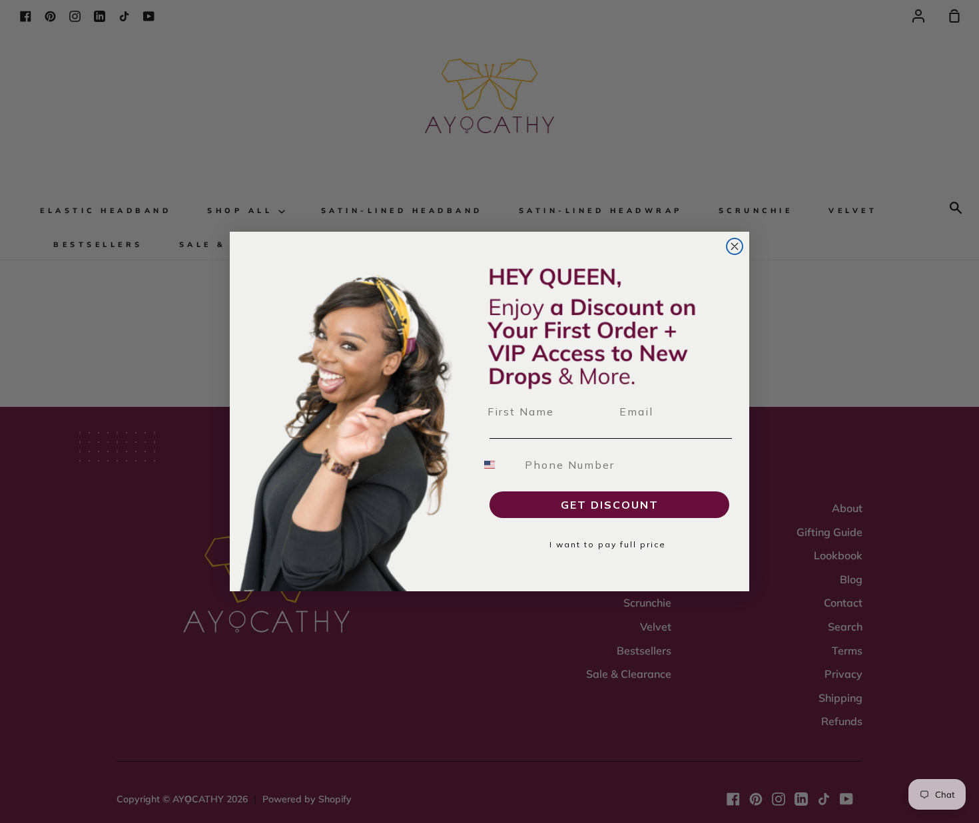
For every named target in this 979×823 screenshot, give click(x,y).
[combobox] (497, 464)
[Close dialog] (735, 246)
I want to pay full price (607, 544)
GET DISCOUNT (610, 504)
